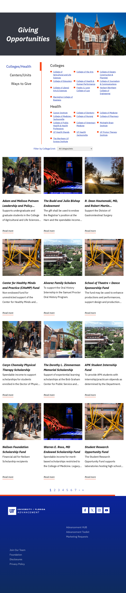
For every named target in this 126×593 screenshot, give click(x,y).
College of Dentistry (85, 113)
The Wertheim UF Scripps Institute (61, 140)
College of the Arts (85, 72)
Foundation (16, 554)
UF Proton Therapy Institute (108, 133)
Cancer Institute (60, 113)
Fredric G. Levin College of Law (83, 89)
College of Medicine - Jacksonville (62, 117)
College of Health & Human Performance (86, 82)
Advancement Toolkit (77, 532)
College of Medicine (109, 113)
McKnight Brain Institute (106, 124)
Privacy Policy (17, 564)
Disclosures (16, 559)
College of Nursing (85, 116)
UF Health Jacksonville (82, 133)
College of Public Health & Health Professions (60, 125)
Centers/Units (20, 75)
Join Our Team (17, 550)
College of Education (62, 81)
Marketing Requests (77, 536)
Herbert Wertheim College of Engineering (108, 90)
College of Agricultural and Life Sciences (62, 75)
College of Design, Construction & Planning (108, 75)
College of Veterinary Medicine (86, 124)
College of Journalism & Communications (110, 82)
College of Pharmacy (109, 116)
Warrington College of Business (63, 98)
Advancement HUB (76, 527)
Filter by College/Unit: (45, 148)
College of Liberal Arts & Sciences (61, 89)
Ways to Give (21, 83)
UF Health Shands (61, 132)
